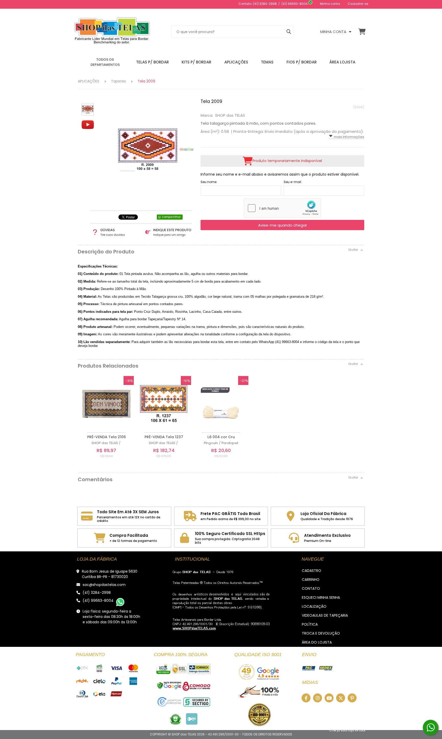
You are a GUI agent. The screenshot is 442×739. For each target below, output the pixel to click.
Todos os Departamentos (105, 62)
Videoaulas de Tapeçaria (325, 615)
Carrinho (310, 579)
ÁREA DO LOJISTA (317, 642)
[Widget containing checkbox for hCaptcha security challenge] (282, 208)
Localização (314, 606)
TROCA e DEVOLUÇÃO (321, 633)
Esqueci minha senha (321, 597)
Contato (311, 588)
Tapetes (118, 81)
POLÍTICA (310, 624)
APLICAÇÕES (88, 81)
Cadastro (311, 570)
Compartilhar (171, 217)
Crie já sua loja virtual (347, 730)
